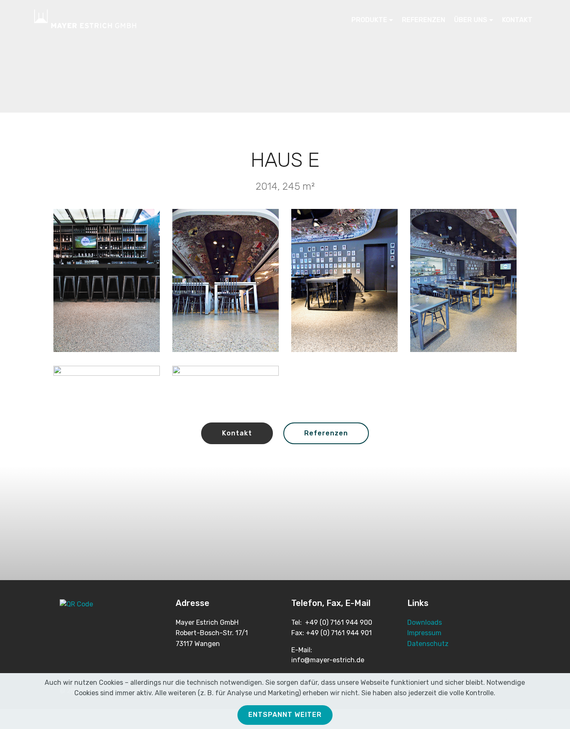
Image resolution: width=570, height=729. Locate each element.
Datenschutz (428, 644)
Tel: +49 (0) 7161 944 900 (331, 622)
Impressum (424, 633)
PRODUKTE (369, 20)
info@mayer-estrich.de (327, 660)
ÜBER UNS (470, 20)
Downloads (424, 622)
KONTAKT (517, 20)
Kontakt (237, 433)
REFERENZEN (423, 20)
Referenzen (326, 433)
